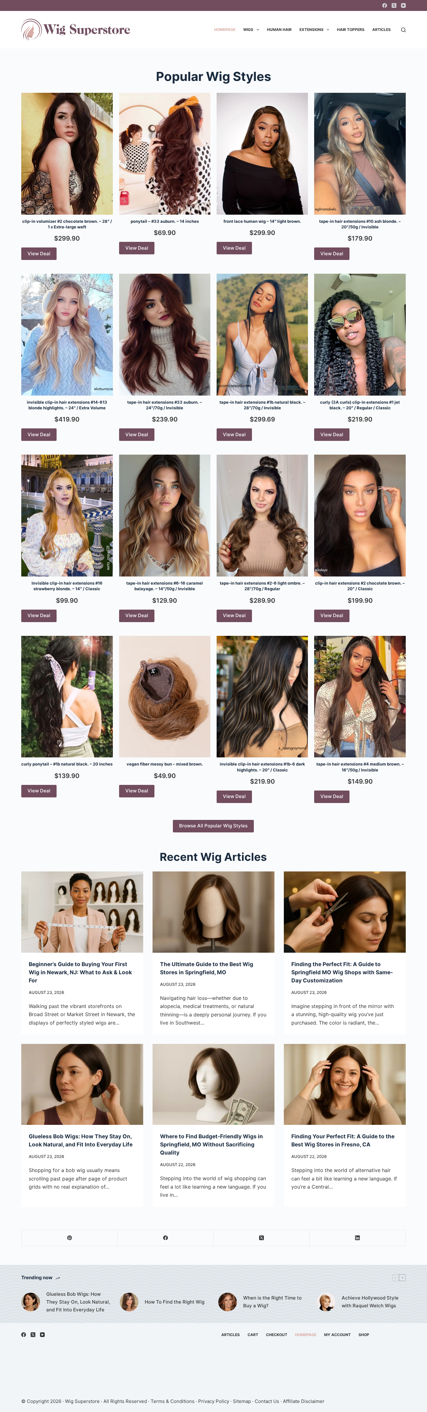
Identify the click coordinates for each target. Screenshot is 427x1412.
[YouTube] (403, 5)
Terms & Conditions (172, 1401)
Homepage (224, 29)
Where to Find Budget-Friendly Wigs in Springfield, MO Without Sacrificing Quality (211, 1144)
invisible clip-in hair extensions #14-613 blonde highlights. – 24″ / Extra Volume (67, 405)
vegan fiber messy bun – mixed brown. (165, 763)
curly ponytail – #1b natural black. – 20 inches (67, 763)
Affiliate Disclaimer (303, 1401)
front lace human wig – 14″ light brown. (262, 221)
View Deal (39, 254)
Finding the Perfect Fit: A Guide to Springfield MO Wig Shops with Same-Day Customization (342, 972)
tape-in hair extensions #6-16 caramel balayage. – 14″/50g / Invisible (164, 586)
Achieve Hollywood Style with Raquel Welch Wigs (370, 1302)
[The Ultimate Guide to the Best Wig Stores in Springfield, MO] (213, 912)
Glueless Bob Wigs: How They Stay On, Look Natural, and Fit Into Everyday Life (78, 1302)
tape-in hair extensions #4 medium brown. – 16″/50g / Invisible (360, 766)
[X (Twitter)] (394, 5)
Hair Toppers (350, 29)
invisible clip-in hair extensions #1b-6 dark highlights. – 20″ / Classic (262, 766)
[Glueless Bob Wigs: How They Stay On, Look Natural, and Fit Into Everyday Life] (82, 1084)
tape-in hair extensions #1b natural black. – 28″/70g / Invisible (262, 405)
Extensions (311, 29)
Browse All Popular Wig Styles (213, 826)
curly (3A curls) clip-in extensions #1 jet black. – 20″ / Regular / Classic (360, 405)
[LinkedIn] (358, 1238)
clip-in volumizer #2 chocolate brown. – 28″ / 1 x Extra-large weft (67, 224)
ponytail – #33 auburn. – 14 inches (165, 221)
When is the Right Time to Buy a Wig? (272, 1302)
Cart (253, 1334)
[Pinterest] (70, 1238)
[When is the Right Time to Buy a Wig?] (227, 1302)
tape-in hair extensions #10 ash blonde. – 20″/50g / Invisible (360, 224)
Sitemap (242, 1401)
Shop (364, 1334)
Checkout (276, 1334)
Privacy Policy (213, 1401)
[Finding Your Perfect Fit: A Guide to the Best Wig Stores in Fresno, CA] (345, 1084)
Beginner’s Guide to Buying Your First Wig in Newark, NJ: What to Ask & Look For (80, 972)
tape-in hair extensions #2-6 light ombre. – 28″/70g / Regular (262, 586)
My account (337, 1334)
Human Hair (279, 29)
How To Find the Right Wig (174, 1302)
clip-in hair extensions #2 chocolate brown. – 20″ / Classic (360, 586)
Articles (381, 29)
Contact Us (267, 1401)
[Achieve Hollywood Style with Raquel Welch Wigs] (326, 1302)
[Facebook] (384, 5)
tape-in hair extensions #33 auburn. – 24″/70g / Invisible (164, 405)
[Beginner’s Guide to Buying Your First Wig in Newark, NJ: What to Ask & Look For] (82, 912)
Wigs (248, 29)
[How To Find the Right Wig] (129, 1302)
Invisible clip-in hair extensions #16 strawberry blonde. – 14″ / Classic (67, 586)
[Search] (403, 29)
